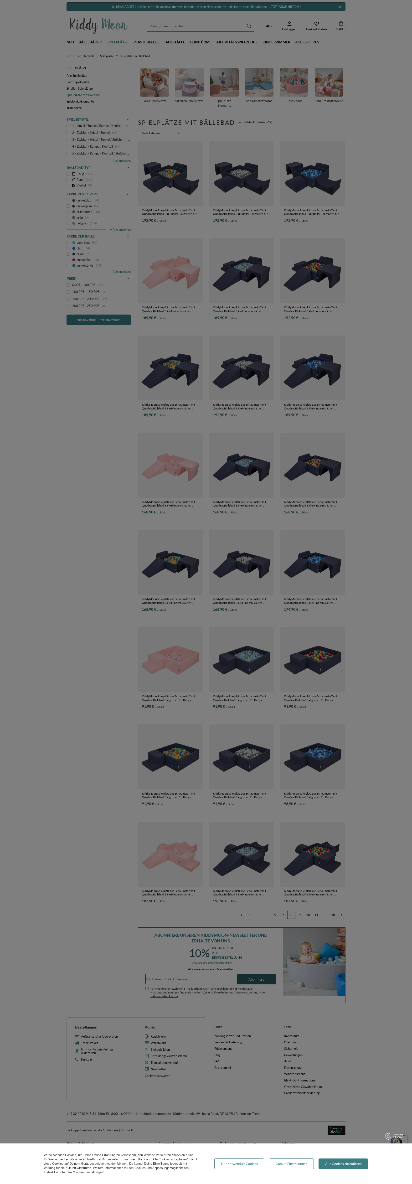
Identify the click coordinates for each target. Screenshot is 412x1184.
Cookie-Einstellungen (291, 1164)
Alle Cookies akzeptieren (343, 1164)
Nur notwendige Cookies (239, 1164)
